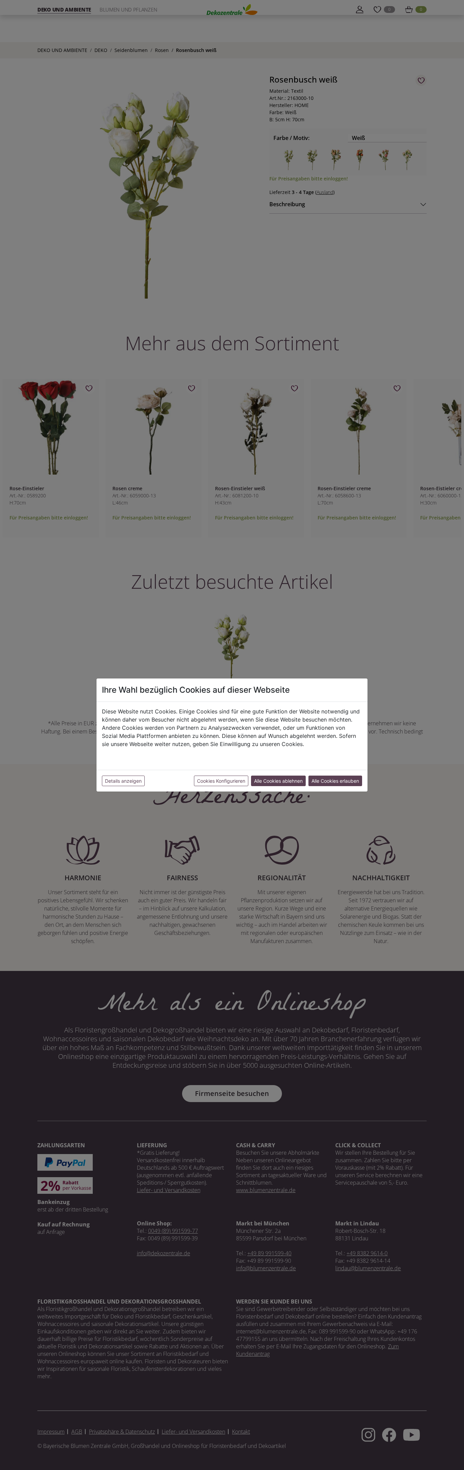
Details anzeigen (123, 781)
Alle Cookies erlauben (335, 781)
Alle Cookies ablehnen (278, 781)
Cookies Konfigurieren (221, 781)
